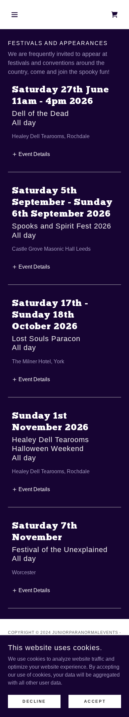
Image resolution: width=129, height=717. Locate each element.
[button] (16, 14)
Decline (34, 701)
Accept (95, 701)
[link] (114, 14)
